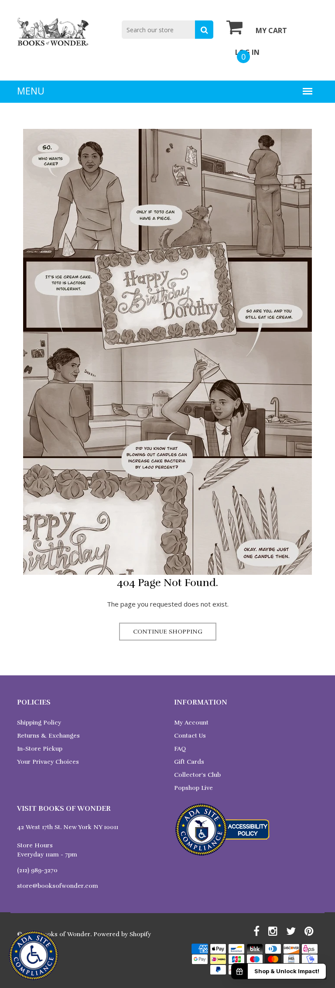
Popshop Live (193, 788)
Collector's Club (197, 775)
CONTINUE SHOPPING (167, 631)
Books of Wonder (64, 934)
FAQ (180, 748)
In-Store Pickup (39, 748)
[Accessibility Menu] (33, 955)
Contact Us (190, 735)
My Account (191, 722)
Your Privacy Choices (48, 761)
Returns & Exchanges (48, 735)
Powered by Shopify (122, 934)
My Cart (271, 30)
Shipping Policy (39, 722)
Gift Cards (189, 761)
